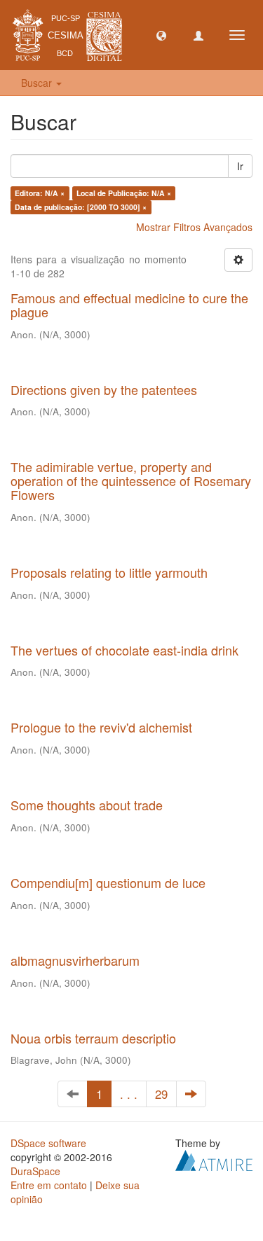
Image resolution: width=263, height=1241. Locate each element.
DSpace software (48, 1143)
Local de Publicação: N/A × (123, 193)
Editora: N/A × (40, 193)
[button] (161, 35)
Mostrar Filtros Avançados (194, 227)
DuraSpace (35, 1171)
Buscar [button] (38, 83)
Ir (240, 166)
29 (161, 1094)
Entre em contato (49, 1185)
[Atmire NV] (213, 1159)
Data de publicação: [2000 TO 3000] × (81, 207)
